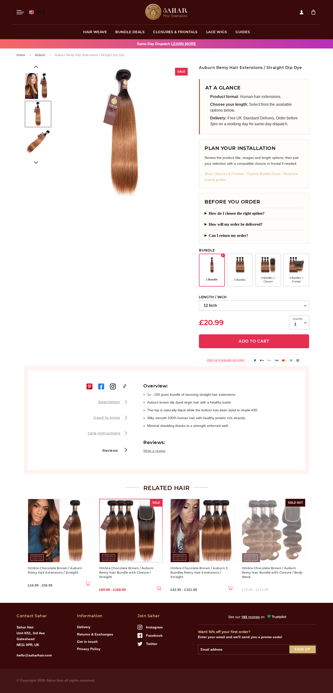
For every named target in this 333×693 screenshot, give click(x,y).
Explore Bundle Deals (263, 174)
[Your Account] (303, 12)
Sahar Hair (54, 680)
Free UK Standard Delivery (226, 360)
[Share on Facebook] (101, 386)
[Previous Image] (36, 67)
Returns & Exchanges (95, 634)
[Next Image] (36, 161)
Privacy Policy (88, 649)
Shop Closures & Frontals (224, 174)
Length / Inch (213, 297)
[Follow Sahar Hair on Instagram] (113, 386)
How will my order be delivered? (236, 224)
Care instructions (104, 433)
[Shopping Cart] (314, 12)
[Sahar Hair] (166, 12)
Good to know (107, 417)
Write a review (154, 451)
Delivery (83, 627)
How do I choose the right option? (236, 213)
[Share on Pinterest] (89, 386)
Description (109, 402)
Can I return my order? (228, 235)
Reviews (110, 450)
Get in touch (87, 642)
